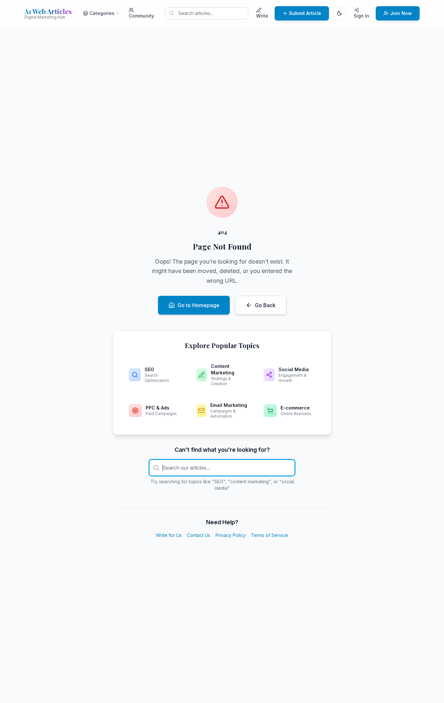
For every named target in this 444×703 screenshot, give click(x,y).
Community (141, 16)
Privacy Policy (230, 535)
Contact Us (198, 535)
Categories (101, 13)
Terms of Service (269, 535)
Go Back (265, 305)
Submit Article (305, 13)
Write (262, 16)
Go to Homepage (198, 305)
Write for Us (169, 535)
